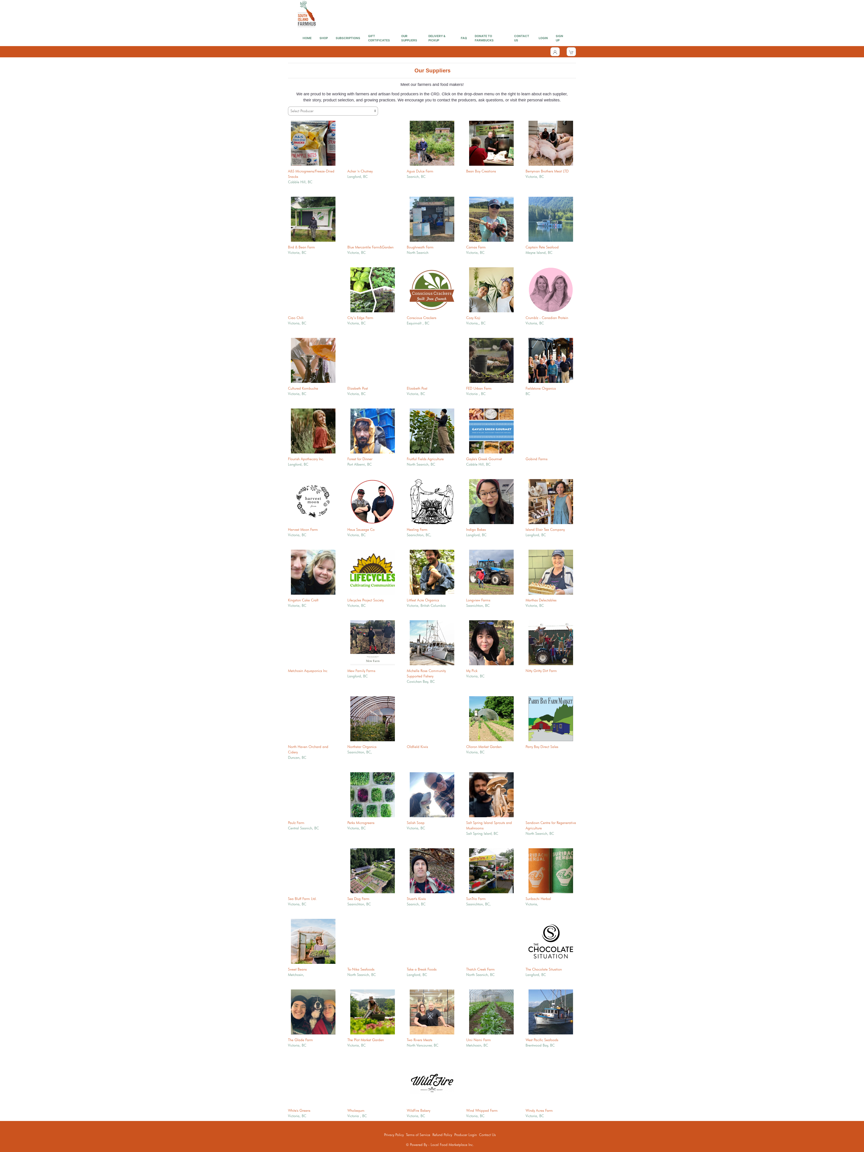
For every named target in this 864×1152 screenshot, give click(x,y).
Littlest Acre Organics (423, 600)
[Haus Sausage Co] (372, 501)
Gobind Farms (536, 459)
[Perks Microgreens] (372, 794)
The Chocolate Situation (544, 969)
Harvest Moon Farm (303, 529)
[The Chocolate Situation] (551, 941)
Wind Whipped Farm (482, 1110)
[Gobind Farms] (551, 430)
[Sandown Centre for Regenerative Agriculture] (551, 794)
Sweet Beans (297, 969)
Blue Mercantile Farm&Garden (370, 247)
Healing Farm (417, 529)
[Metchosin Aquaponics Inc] (313, 642)
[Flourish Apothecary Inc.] (313, 430)
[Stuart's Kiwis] (432, 870)
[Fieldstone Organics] (551, 360)
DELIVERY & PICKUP (437, 38)
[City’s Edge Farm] (372, 289)
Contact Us (487, 1135)
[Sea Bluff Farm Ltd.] (313, 870)
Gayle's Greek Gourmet (484, 459)
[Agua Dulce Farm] (432, 143)
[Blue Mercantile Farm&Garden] (372, 219)
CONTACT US (521, 38)
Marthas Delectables (541, 600)
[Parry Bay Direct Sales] (551, 718)
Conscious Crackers (421, 318)
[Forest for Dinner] (372, 430)
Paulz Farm (296, 823)
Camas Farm (476, 247)
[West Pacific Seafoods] (551, 1011)
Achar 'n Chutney (360, 171)
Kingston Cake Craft (303, 600)
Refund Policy (442, 1135)
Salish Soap (416, 823)
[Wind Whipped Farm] (491, 1082)
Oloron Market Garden (484, 747)
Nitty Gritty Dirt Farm (541, 671)
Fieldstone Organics (541, 388)
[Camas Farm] (491, 219)
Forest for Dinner (359, 459)
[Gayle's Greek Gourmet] (491, 430)
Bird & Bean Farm (301, 247)
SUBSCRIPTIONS (348, 38)
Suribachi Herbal (538, 899)
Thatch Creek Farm (480, 969)
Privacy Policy (394, 1135)
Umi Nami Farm (478, 1040)
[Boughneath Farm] (432, 219)
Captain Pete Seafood (542, 247)
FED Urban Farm (479, 388)
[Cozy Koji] (491, 289)
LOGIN (543, 38)
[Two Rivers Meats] (432, 1011)
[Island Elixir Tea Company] (551, 501)
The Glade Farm (300, 1040)
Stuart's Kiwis (416, 899)
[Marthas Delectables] (551, 571)
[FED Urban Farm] (491, 360)
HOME (307, 38)
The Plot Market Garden (365, 1040)
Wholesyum (355, 1110)
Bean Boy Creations (481, 171)
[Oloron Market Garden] (491, 718)
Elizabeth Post (357, 388)
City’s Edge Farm (360, 318)
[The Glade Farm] (313, 1011)
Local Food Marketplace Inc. (452, 1145)
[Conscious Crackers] (432, 289)
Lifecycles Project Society (365, 600)
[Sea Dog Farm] (372, 870)
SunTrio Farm (476, 899)
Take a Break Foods (421, 969)
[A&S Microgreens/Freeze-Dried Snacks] (313, 143)
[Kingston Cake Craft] (313, 571)
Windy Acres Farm (539, 1110)
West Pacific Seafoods (542, 1040)
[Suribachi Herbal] (551, 870)
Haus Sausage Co (361, 529)
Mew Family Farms (361, 671)
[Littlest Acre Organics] (432, 571)
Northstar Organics (361, 747)
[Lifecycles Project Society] (372, 571)
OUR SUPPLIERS (409, 38)
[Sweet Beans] (313, 941)
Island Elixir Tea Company (545, 529)
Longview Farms (478, 600)
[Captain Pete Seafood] (551, 219)
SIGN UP (559, 38)
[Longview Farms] (491, 571)
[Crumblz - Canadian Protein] (551, 289)
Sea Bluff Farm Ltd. (302, 899)
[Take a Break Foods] (432, 941)
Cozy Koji (473, 318)
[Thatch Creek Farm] (491, 941)
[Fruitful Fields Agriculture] (432, 430)
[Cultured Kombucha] (313, 360)
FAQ (464, 38)
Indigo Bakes (476, 529)
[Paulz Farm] (313, 794)
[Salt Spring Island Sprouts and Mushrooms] (491, 794)
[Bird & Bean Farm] (313, 219)
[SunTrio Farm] (491, 870)
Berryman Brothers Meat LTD (547, 171)
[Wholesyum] (372, 1082)
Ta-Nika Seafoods (360, 969)
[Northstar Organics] (372, 718)
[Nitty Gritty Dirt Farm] (551, 642)
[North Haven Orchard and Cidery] (313, 718)
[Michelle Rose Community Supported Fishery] (432, 642)
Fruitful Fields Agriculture (425, 459)
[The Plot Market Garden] (372, 1011)
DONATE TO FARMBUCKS (484, 38)
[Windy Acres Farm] (551, 1082)
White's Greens (299, 1110)
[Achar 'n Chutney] (372, 143)
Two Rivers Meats (419, 1040)
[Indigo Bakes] (491, 501)
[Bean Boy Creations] (491, 143)
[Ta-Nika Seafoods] (372, 941)
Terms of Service (418, 1135)
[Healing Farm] (432, 501)
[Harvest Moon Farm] (313, 501)
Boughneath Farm (420, 247)
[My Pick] (491, 642)
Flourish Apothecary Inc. (306, 459)
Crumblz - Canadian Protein (547, 318)
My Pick (471, 671)
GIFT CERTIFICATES (379, 38)
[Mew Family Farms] (372, 642)
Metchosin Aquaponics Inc (307, 671)
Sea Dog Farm (358, 899)
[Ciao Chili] (313, 289)
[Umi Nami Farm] (491, 1011)
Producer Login (465, 1135)
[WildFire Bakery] (432, 1082)
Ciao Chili (296, 318)
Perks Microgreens (360, 823)
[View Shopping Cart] (571, 51)
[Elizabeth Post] (372, 360)
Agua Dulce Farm (420, 171)
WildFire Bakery (418, 1110)
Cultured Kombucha (303, 388)
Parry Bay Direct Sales (542, 747)
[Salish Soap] (432, 794)
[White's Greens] (313, 1082)
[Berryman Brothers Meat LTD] (551, 143)
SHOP (324, 38)
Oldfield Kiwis (417, 747)
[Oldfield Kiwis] (432, 718)
